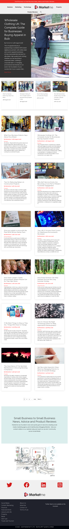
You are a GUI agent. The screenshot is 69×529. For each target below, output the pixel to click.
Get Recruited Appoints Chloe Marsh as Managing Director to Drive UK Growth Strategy (48, 361)
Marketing (18, 7)
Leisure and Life (41, 278)
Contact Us (23, 500)
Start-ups (4, 511)
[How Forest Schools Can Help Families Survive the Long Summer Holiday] (49, 259)
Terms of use (24, 502)
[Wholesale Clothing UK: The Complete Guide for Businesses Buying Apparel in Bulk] (49, 116)
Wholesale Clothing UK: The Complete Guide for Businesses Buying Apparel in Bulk (49, 129)
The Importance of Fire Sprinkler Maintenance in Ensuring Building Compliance (15, 360)
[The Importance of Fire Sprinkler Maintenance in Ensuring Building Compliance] (16, 347)
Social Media (5, 496)
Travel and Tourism (7, 513)
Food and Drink (6, 502)
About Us (23, 496)
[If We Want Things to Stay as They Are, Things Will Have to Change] (16, 304)
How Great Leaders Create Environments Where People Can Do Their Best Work (15, 272)
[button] (41, 12)
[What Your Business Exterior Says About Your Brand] (16, 116)
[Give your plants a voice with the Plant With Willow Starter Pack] (16, 211)
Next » (40, 391)
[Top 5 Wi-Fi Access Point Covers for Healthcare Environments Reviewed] (49, 211)
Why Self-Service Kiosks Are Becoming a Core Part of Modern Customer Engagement (49, 176)
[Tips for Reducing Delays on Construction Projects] (16, 163)
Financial (4, 500)
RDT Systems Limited (47, 519)
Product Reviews (33, 12)
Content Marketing (7, 498)
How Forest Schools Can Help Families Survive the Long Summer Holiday (48, 272)
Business (10, 7)
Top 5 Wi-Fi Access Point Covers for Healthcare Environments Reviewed (49, 224)
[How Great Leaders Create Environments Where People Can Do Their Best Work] (16, 259)
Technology (27, 7)
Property (59, 7)
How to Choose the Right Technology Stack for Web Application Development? (47, 316)
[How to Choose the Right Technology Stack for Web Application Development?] (49, 303)
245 (35, 391)
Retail (3, 509)
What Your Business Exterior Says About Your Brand (8, 88)
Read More (7, 65)
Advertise (23, 498)
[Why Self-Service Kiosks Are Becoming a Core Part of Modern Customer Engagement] (49, 163)
